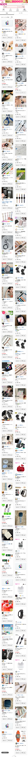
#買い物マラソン (18, 353)
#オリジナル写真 (7, 543)
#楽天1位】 (18, 452)
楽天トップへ (24, 4)
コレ (5, 37)
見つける (10, 9)
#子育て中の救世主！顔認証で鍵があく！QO (7, 202)
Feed (3, 9)
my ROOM (24, 9)
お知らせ (17, 9)
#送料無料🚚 (4, 472)
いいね (11, 37)
